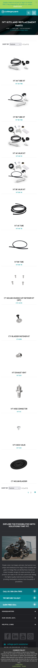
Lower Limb (14, 28)
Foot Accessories (25, 28)
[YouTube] (23, 636)
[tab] (19, 624)
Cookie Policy (19, 664)
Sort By (5, 44)
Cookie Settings (16, 666)
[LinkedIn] (15, 636)
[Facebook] (7, 636)
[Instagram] (30, 636)
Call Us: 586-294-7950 (12, 591)
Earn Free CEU (9, 605)
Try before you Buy (11, 598)
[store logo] (9, 11)
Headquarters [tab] (8, 611)
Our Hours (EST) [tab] (8, 618)
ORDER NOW (17, 6)
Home (8, 28)
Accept (24, 666)
